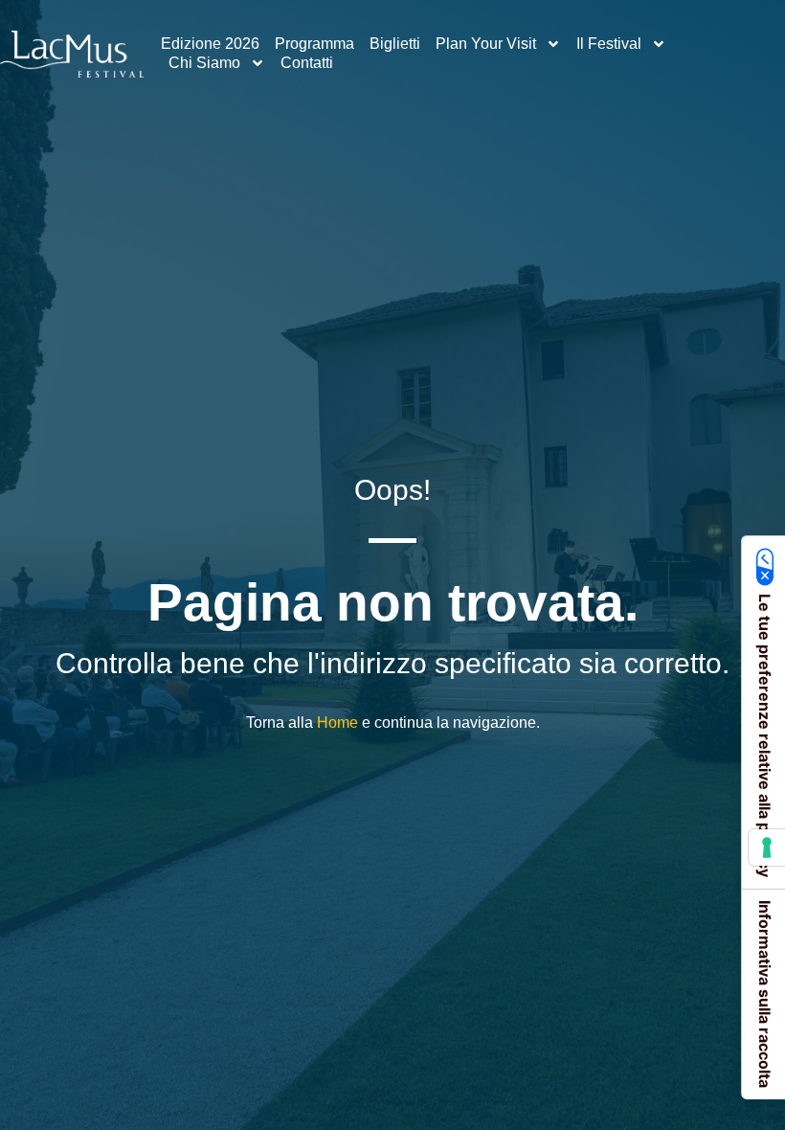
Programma (314, 43)
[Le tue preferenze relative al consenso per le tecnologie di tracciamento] (767, 847)
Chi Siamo (204, 63)
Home (337, 722)
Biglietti (395, 43)
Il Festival (608, 43)
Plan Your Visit (486, 43)
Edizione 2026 (210, 43)
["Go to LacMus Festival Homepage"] (72, 54)
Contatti (306, 63)
